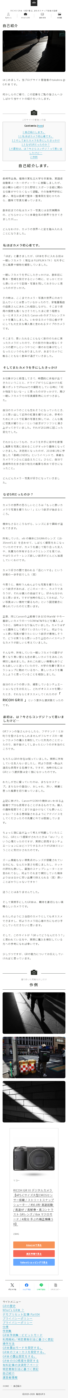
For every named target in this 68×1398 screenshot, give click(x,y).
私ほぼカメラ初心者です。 (35, 136)
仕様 (6, 1327)
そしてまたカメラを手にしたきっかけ (36, 140)
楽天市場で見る (34, 1253)
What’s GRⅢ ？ (13, 1310)
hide (40, 125)
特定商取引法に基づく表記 (21, 1369)
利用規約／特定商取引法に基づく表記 (28, 1339)
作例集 (7, 1331)
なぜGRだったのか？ (36, 144)
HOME (6, 1386)
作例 (34, 157)
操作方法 (9, 1343)
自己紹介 (9, 1373)
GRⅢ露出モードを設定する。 (23, 1347)
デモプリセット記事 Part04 (21, 1314)
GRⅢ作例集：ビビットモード (23, 1335)
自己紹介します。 (34, 132)
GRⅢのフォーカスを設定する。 (24, 1352)
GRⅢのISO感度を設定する (21, 1360)
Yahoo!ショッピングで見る (34, 1262)
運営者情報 (10, 1377)
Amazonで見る (34, 1244)
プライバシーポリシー (18, 1318)
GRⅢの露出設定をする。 (20, 1356)
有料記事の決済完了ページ (21, 1365)
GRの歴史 (9, 1306)
